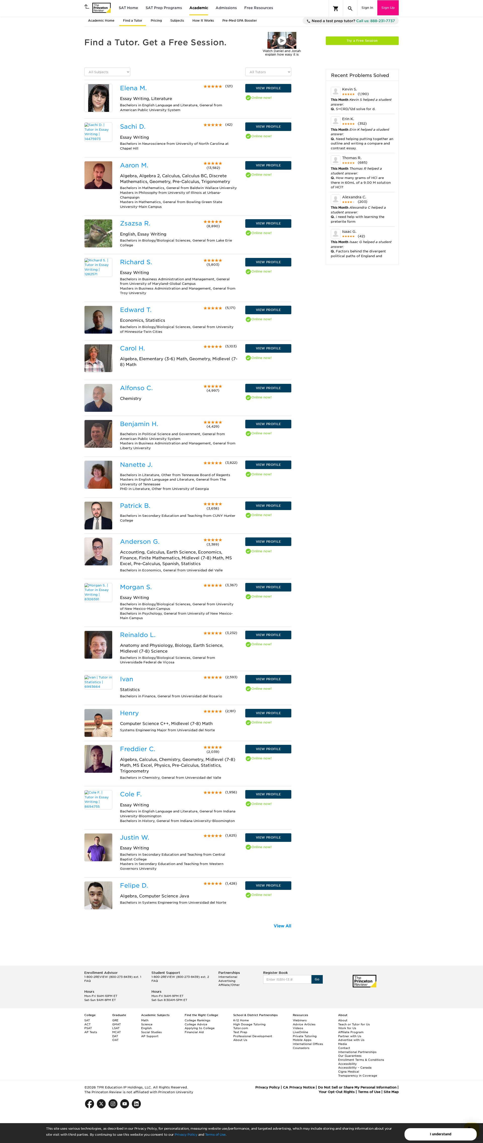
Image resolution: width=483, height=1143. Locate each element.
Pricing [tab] (156, 20)
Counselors (301, 1048)
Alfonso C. (136, 388)
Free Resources (258, 8)
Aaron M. (134, 165)
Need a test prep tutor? (353, 21)
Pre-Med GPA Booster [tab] (239, 20)
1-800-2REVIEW (112, 977)
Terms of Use (215, 1134)
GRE (115, 1020)
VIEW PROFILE (268, 88)
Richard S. (136, 262)
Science (146, 1024)
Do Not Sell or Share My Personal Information (357, 1087)
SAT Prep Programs (164, 8)
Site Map (391, 1092)
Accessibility (347, 1064)
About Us (240, 1040)
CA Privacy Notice (299, 1087)
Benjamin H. (139, 424)
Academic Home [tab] (101, 20)
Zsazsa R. (135, 223)
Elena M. (133, 88)
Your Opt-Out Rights (337, 1092)
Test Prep (240, 1032)
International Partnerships (357, 1052)
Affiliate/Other (229, 985)
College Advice (196, 1024)
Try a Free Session (362, 40)
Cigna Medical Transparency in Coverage (357, 1073)
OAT (115, 1040)
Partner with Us (349, 1036)
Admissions (226, 8)
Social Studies (151, 1032)
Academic (198, 8)
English (146, 1028)
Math (144, 1020)
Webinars (300, 1020)
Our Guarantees (349, 1056)
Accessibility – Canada (355, 1067)
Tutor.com (240, 1028)
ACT (87, 1024)
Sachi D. (132, 126)
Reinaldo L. (137, 634)
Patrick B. (135, 505)
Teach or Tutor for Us (354, 1024)
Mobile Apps (302, 1040)
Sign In (367, 8)
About (342, 1020)
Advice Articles (304, 1024)
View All (282, 926)
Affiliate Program (351, 1032)
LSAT (115, 1028)
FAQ (87, 981)
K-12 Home (241, 1020)
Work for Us (347, 1028)
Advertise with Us (351, 1040)
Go (317, 979)
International (227, 977)
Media (342, 1044)
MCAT (116, 1032)
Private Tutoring (305, 1036)
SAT (87, 1020)
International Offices (308, 1044)
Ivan (126, 679)
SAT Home (128, 8)
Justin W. (134, 837)
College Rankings (197, 1020)
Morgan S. (136, 587)
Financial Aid (194, 1032)
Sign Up (388, 8)
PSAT (88, 1028)
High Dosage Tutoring (249, 1024)
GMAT (116, 1024)
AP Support (149, 1036)
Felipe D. (134, 885)
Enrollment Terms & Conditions (361, 1060)
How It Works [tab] (203, 20)
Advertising (226, 981)
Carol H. (132, 348)
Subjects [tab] (177, 20)
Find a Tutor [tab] (132, 20)
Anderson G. (139, 541)
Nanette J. (136, 464)
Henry (129, 713)
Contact (344, 1048)
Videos (298, 1028)
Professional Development (252, 1036)
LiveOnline (300, 1032)
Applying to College (200, 1028)
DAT (115, 1036)
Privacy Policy (186, 1134)
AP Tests (90, 1032)
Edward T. (135, 309)
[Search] (350, 8)
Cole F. (131, 794)
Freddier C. (137, 749)
